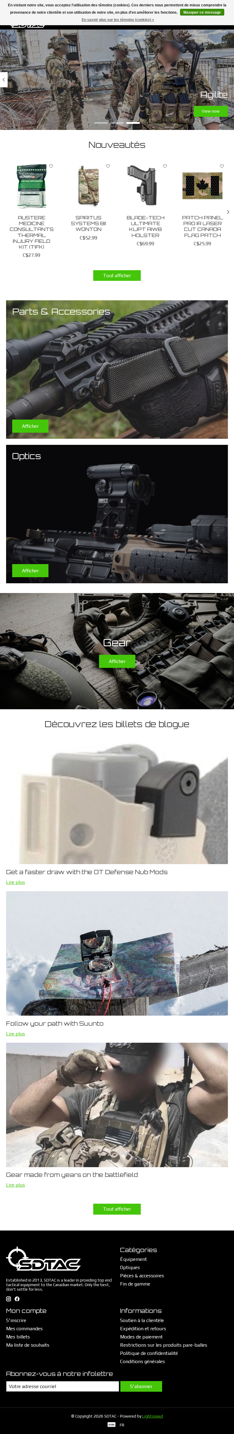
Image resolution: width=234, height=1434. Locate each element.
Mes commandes (24, 1328)
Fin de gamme (135, 1284)
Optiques (130, 1267)
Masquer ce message (202, 12)
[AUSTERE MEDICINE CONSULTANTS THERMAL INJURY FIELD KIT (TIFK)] (31, 185)
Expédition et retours (143, 1328)
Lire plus (15, 882)
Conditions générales (142, 1361)
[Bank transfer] (111, 1425)
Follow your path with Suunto (55, 1023)
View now (211, 111)
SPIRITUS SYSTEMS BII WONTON (88, 223)
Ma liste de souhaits (27, 1345)
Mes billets (18, 1337)
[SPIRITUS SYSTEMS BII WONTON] (88, 185)
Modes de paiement (141, 1337)
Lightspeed (152, 1416)
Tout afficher (117, 275)
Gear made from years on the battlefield (72, 1174)
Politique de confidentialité (149, 1353)
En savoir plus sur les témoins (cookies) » (118, 20)
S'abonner (141, 1386)
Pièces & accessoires (142, 1276)
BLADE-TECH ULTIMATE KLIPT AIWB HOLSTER (146, 226)
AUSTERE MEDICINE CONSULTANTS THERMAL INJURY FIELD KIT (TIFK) (32, 232)
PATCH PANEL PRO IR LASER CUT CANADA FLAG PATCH (202, 226)
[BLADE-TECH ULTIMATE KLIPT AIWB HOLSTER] (145, 185)
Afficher (117, 661)
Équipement (133, 1259)
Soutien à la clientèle (142, 1320)
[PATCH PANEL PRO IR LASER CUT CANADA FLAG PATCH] (202, 185)
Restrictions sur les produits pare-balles (163, 1345)
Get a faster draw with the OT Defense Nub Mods (87, 872)
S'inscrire (16, 1320)
